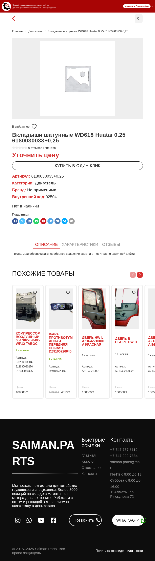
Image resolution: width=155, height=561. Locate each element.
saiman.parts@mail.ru (126, 465)
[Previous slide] (133, 275)
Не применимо (41, 190)
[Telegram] (50, 221)
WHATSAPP (127, 520)
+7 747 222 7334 (124, 456)
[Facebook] (15, 221)
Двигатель (35, 31)
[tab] (46, 244)
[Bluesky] (65, 221)
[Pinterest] (43, 221)
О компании (92, 468)
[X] (22, 221)
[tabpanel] (77, 253)
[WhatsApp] (36, 221)
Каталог (88, 461)
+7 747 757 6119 (123, 450)
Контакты (89, 474)
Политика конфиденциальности (119, 551)
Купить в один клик (78, 165)
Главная (17, 31)
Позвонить (83, 520)
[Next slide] (140, 275)
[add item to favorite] (35, 292)
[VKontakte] (57, 221)
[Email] (72, 221)
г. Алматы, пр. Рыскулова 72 (122, 494)
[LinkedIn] (29, 221)
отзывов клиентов (42, 147)
